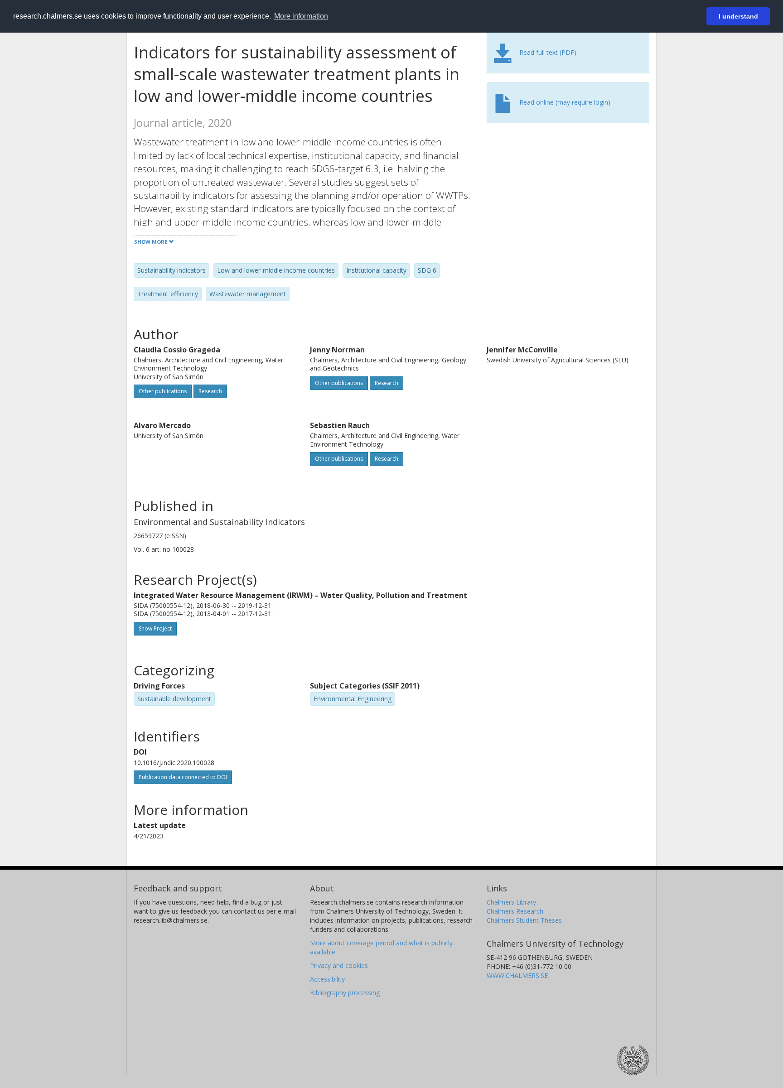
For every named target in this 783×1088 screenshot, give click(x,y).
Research (210, 391)
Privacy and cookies (339, 965)
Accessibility (327, 979)
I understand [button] (738, 16)
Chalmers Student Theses (524, 920)
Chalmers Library (511, 902)
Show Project (155, 628)
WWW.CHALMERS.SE (517, 975)
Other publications (163, 391)
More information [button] (301, 16)
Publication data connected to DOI (183, 777)
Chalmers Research (515, 911)
